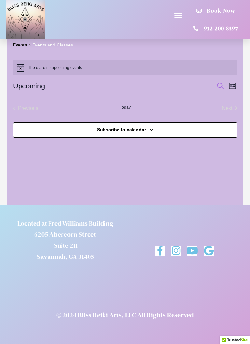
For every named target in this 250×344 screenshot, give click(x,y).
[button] (178, 15)
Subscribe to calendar (121, 129)
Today (125, 107)
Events (20, 44)
